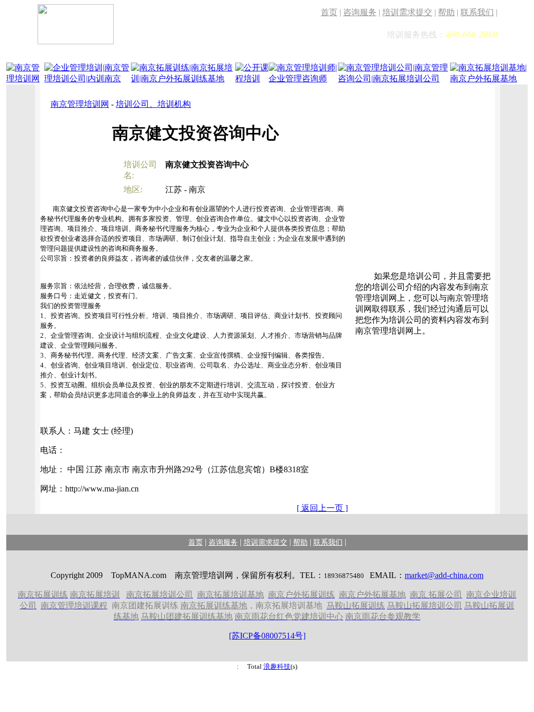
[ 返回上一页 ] (322, 508)
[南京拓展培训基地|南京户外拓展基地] (489, 79)
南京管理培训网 (80, 104)
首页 (329, 12)
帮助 (446, 12)
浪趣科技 (276, 666)
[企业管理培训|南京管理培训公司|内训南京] (87, 79)
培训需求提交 (407, 12)
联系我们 (477, 12)
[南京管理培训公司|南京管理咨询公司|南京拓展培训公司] (394, 79)
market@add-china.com (444, 575)
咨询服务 (360, 12)
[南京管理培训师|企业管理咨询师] (303, 79)
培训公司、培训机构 (153, 104)
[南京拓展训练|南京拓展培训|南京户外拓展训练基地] (183, 79)
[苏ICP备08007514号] (267, 635)
